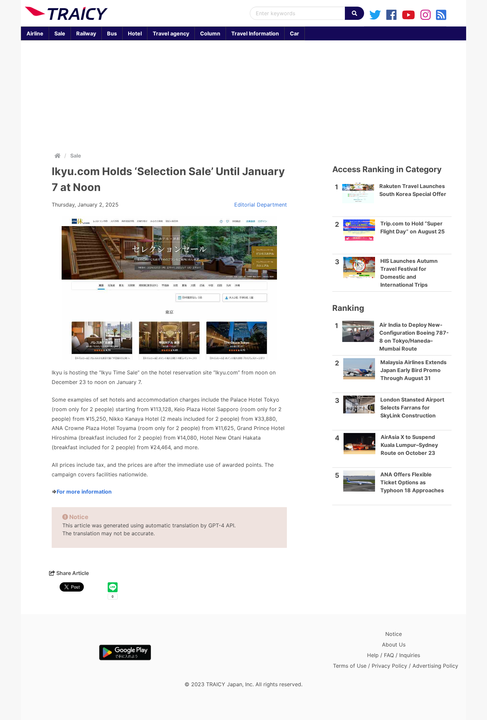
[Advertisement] (243, 94)
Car (294, 33)
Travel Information (255, 33)
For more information (84, 491)
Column (210, 33)
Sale (59, 33)
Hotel (135, 33)
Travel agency (171, 33)
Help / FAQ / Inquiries (393, 655)
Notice (393, 634)
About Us (394, 644)
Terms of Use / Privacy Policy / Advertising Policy (395, 665)
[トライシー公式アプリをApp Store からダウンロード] (63, 652)
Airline (35, 33)
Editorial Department (260, 204)
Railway (86, 33)
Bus (112, 33)
